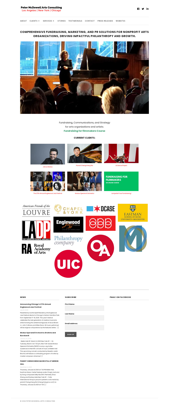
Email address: (71, 323)
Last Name (69, 314)
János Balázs (48, 167)
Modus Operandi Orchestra (84, 193)
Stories (62, 21)
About (23, 21)
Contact (90, 21)
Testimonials (75, 21)
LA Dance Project (121, 165)
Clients (35, 21)
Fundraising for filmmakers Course (84, 130)
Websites (120, 21)
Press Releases (105, 21)
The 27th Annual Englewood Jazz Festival (47, 193)
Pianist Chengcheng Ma (84, 165)
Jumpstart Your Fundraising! (121, 193)
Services (49, 21)
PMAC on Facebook (120, 297)
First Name (69, 304)
